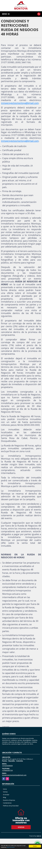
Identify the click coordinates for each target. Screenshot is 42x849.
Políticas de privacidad (10, 806)
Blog (4, 797)
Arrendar (6, 795)
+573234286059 (7, 766)
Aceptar (35, 846)
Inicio (5, 789)
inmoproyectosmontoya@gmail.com (20, 102)
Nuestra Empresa (9, 800)
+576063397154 (7, 770)
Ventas (5, 792)
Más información (11, 847)
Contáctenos (7, 803)
